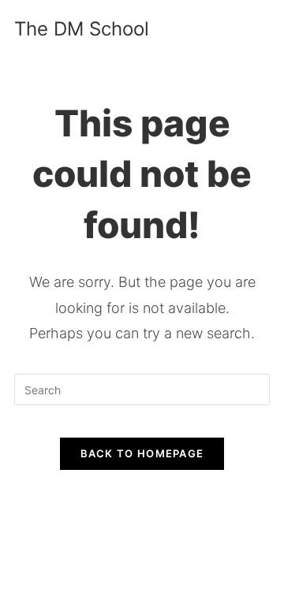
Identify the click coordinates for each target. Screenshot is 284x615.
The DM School (81, 28)
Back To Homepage (142, 453)
